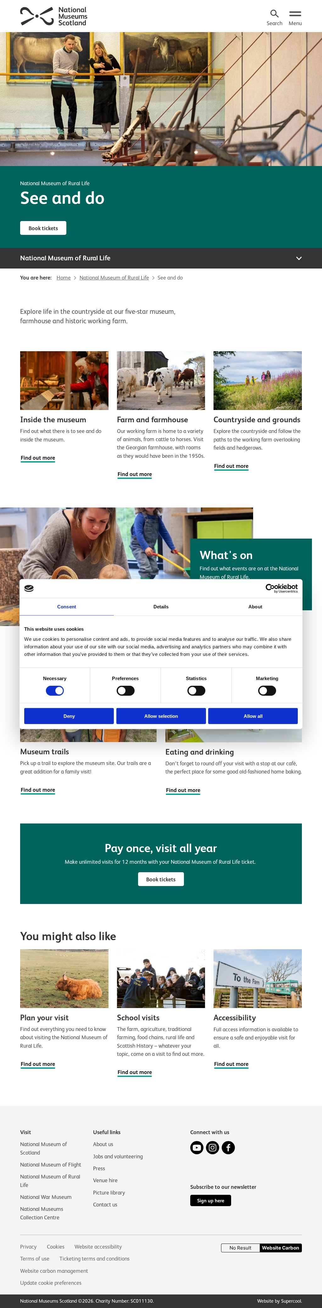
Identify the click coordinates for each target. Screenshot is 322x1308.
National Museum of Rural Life (55, 183)
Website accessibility (98, 1247)
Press (99, 1168)
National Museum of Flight (50, 1164)
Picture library (109, 1192)
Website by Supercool (279, 1301)
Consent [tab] (66, 606)
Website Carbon (280, 1248)
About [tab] (255, 606)
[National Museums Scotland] (54, 15)
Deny (69, 715)
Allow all (253, 715)
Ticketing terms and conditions (94, 1258)
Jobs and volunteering (118, 1156)
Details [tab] (161, 606)
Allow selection (161, 715)
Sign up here (210, 1200)
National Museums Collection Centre (41, 1213)
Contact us (105, 1204)
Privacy (28, 1247)
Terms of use (34, 1258)
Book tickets (43, 228)
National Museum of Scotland (43, 1148)
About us (103, 1144)
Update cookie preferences (50, 1283)
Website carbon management (54, 1271)
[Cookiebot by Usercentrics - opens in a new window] (270, 588)
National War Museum (46, 1197)
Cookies (55, 1247)
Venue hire (105, 1180)
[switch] (126, 691)
